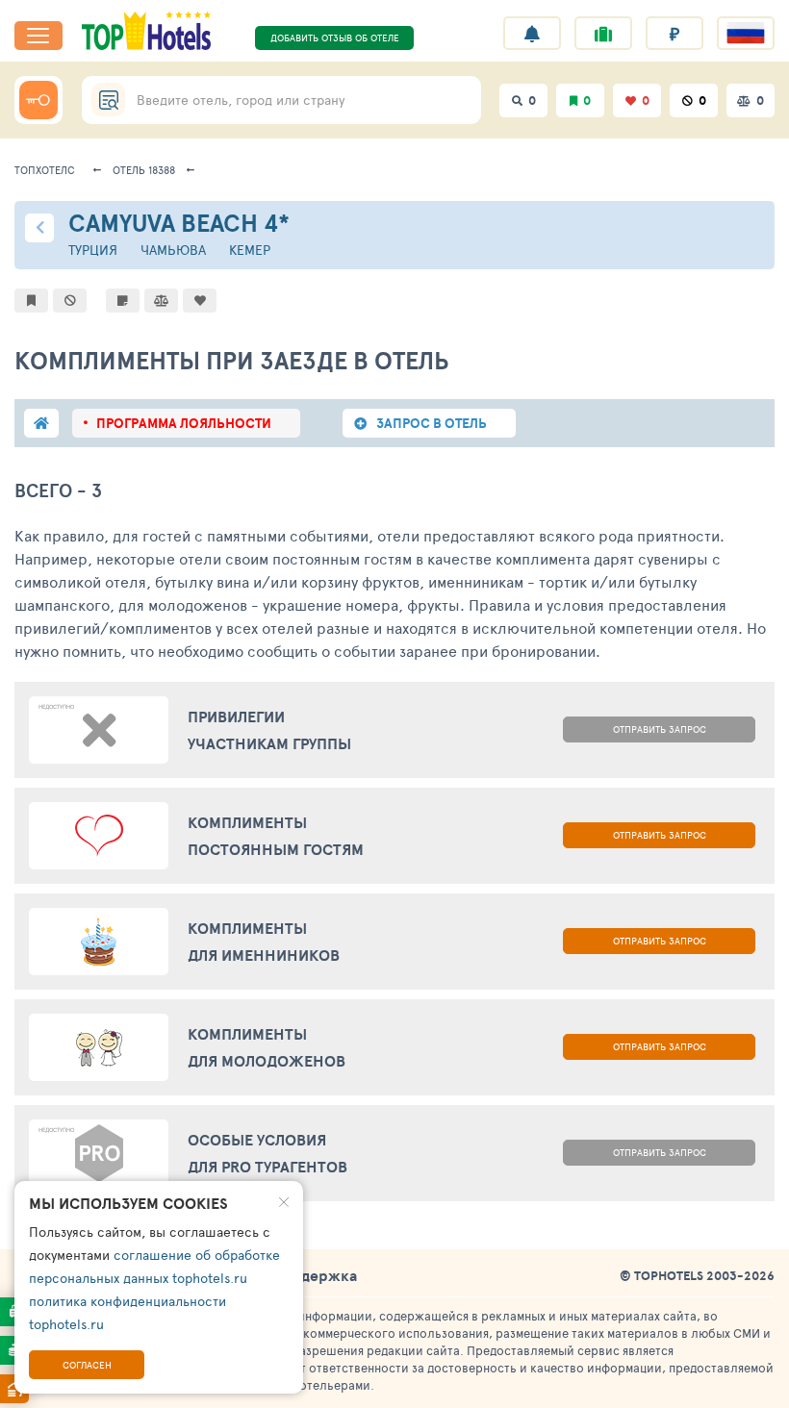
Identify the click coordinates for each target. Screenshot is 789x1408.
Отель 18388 (144, 170)
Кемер (249, 249)
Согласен (87, 1364)
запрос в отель (431, 423)
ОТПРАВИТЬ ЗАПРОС (659, 729)
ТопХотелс (44, 170)
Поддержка (314, 1275)
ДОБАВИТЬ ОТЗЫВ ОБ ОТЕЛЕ (334, 37)
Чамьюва (173, 249)
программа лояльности (183, 423)
